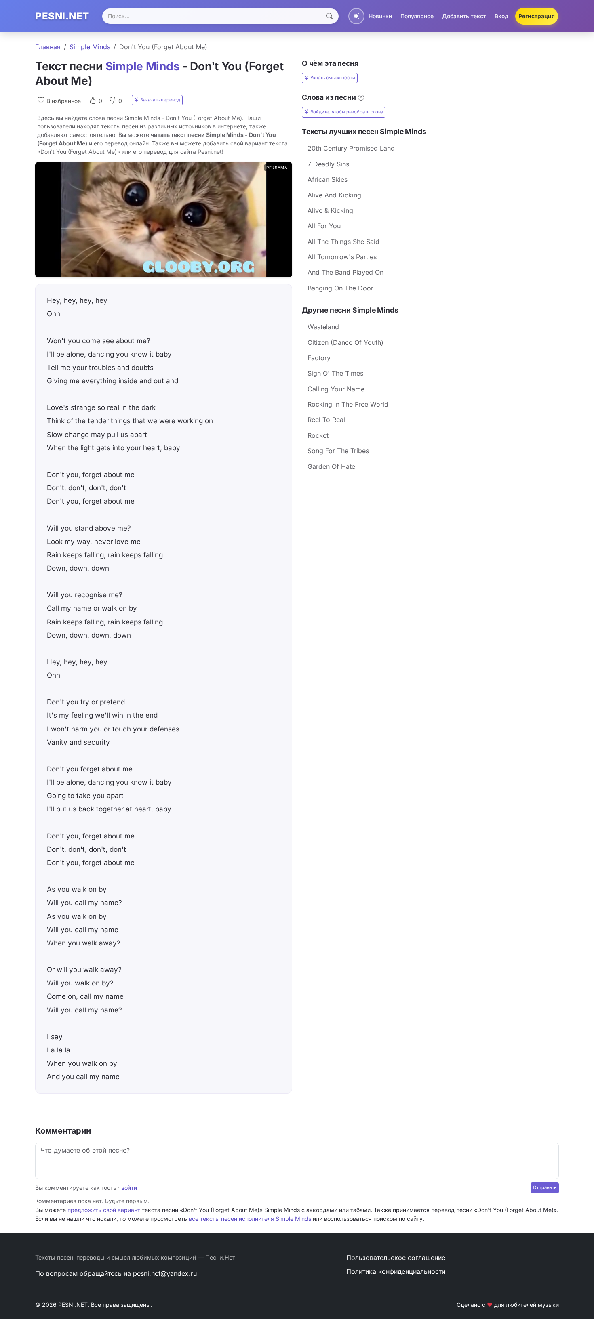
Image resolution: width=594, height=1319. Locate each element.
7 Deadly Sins (328, 164)
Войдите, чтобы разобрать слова (346, 112)
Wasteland (323, 327)
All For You (324, 226)
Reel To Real (326, 420)
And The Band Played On (345, 272)
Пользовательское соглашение (395, 1258)
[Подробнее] (361, 98)
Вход (501, 16)
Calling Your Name (336, 389)
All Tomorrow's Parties (342, 257)
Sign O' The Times (335, 373)
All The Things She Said (343, 241)
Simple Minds (90, 47)
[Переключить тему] (356, 16)
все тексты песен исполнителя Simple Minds (250, 1218)
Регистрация (536, 16)
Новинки (380, 16)
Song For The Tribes (338, 451)
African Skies (328, 179)
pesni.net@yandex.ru (165, 1273)
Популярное (417, 16)
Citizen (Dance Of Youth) (345, 342)
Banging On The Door (340, 288)
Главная (48, 47)
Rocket (318, 435)
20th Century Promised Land (351, 148)
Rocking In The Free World (348, 404)
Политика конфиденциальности (395, 1271)
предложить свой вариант (103, 1209)
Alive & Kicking (330, 210)
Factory (319, 358)
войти (129, 1187)
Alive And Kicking (334, 195)
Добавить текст (464, 16)
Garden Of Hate (331, 466)
